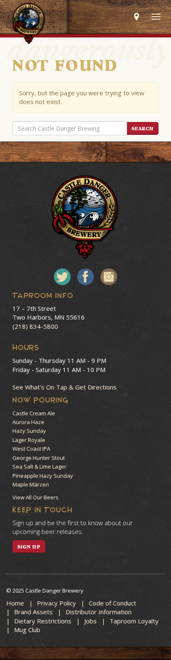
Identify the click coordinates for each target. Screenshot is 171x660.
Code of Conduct (112, 603)
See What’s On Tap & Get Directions (64, 387)
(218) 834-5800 (35, 326)
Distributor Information (99, 612)
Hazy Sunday (29, 430)
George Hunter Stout (38, 458)
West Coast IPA (31, 448)
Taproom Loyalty (134, 621)
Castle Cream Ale (33, 413)
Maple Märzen (30, 484)
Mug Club (27, 629)
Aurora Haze (28, 422)
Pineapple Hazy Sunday (42, 475)
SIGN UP (28, 547)
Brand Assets (33, 612)
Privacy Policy (56, 603)
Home (15, 603)
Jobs (90, 621)
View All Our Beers (35, 497)
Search (143, 129)
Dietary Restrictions (42, 621)
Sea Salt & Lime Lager (39, 466)
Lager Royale (28, 440)
